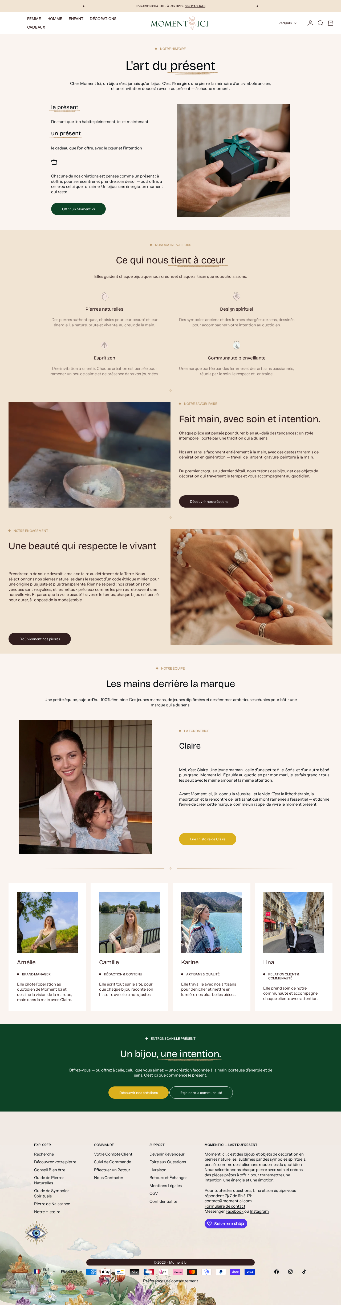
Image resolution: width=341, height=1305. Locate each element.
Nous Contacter (108, 1177)
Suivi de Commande (112, 1161)
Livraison (158, 1169)
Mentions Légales (165, 1185)
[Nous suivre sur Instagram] (290, 1271)
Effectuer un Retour (112, 1169)
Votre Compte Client (113, 1154)
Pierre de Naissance (52, 1203)
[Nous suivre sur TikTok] (304, 1271)
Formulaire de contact (225, 1206)
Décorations (103, 18)
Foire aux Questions (167, 1161)
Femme (34, 18)
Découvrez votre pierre (55, 1161)
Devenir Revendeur (167, 1154)
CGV (153, 1193)
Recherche (44, 1154)
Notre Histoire (47, 1211)
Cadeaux (36, 27)
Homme (54, 18)
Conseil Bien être (49, 1169)
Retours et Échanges (168, 1177)
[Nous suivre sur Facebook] (276, 1271)
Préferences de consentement (170, 1280)
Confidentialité (163, 1201)
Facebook (234, 1211)
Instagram (259, 1211)
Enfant (76, 18)
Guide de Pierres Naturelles (49, 1180)
